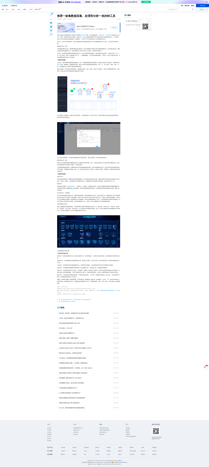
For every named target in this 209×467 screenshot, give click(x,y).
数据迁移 (154, 454)
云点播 (108, 454)
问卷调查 (72, 186)
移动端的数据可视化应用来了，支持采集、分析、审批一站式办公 (75, 368)
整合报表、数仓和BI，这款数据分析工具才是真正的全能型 (74, 313)
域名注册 (63, 447)
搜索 (192, 9)
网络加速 (109, 447)
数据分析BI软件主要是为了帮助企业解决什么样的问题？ (73, 373)
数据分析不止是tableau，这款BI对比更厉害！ (70, 353)
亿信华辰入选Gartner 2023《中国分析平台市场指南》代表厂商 (75, 348)
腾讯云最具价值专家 (104, 428)
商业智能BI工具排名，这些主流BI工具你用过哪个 (71, 383)
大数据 (119, 454)
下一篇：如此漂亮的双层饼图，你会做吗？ (66, 301)
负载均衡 (74, 454)
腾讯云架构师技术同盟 (104, 430)
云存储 (142, 447)
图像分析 (120, 450)
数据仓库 (76, 55)
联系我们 (128, 432)
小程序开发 (132, 454)
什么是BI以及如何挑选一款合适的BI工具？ (70, 393)
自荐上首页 (75, 432)
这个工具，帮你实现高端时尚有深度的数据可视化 (71, 408)
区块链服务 (86, 447)
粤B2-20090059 (108, 462)
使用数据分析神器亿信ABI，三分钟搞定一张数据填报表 (73, 363)
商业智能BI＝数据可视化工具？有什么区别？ (70, 378)
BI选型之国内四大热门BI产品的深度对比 (69, 403)
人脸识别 (63, 450)
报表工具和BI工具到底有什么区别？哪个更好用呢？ (72, 343)
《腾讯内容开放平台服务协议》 (107, 290)
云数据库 (120, 447)
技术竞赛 (75, 434)
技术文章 (49, 428)
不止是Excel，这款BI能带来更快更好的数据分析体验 (72, 358)
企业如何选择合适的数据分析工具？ (68, 388)
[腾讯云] (5, 5)
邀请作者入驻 (76, 430)
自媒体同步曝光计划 (77, 428)
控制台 (192, 5)
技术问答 (49, 430)
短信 (85, 454)
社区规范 (128, 428)
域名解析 (132, 447)
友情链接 (128, 434)
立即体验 (114, 27)
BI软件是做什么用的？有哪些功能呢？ (69, 338)
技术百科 (49, 438)
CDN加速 (97, 450)
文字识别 (97, 454)
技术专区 (49, 440)
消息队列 (97, 447)
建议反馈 (187, 5)
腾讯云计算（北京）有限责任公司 (95, 464)
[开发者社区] (14, 5)
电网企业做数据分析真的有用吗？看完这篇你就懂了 (72, 398)
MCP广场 (37, 9)
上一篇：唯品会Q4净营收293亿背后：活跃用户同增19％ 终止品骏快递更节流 (74, 299)
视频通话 (109, 450)
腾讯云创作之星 (103, 432)
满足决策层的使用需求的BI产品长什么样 (69, 323)
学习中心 (49, 436)
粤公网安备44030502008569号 (120, 462)
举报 (119, 19)
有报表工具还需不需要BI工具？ (67, 333)
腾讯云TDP (102, 434)
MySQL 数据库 (133, 450)
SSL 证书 (143, 450)
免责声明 (128, 430)
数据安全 (63, 454)
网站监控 (143, 454)
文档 (182, 5)
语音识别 (154, 450)
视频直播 (154, 447)
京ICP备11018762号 (116, 464)
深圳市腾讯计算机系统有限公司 (89, 462)
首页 (3, 9)
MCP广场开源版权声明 (131, 436)
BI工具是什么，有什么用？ (66, 328)
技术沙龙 (49, 432)
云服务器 (74, 447)
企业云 (85, 450)
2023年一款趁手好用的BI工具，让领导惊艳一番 (71, 318)
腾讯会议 (74, 450)
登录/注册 (202, 5)
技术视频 (49, 434)
